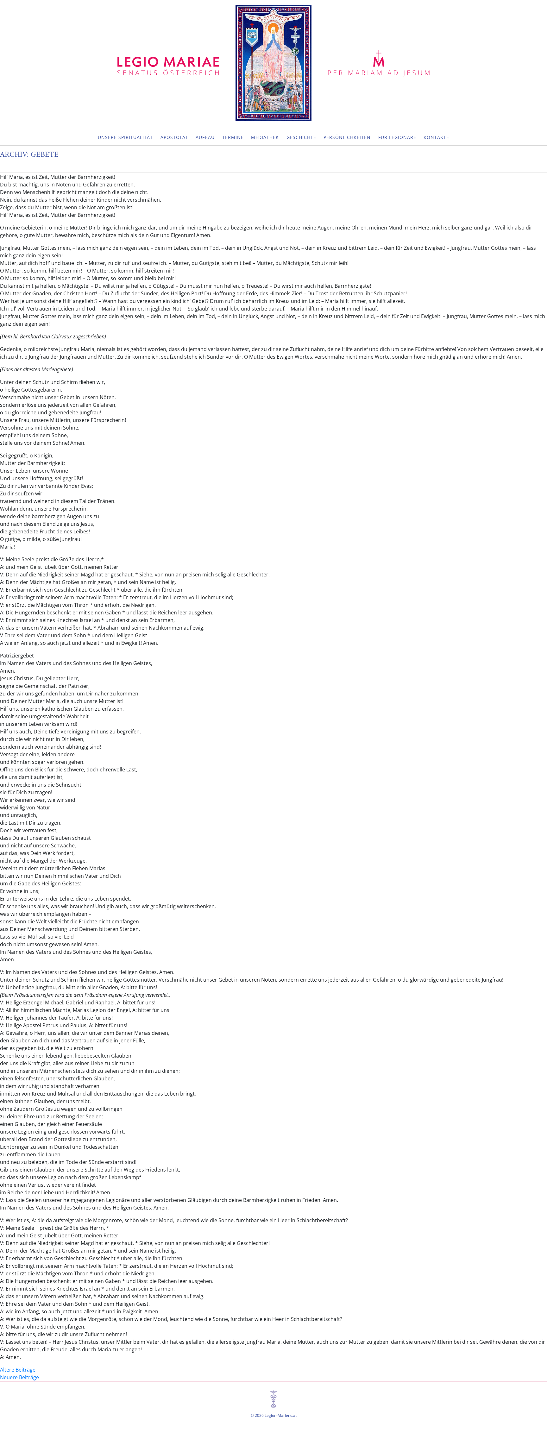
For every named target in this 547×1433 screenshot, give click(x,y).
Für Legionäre (397, 137)
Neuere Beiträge (19, 1377)
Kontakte (436, 137)
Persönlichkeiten (347, 137)
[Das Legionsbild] (273, 63)
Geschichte (301, 137)
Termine (233, 137)
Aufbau (205, 137)
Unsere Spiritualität (125, 137)
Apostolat (174, 137)
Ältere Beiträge (17, 1369)
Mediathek (265, 137)
